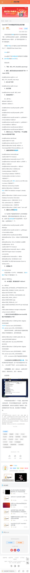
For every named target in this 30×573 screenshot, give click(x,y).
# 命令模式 (21, 444)
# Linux (22, 434)
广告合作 (16, 557)
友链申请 (5, 557)
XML (14, 181)
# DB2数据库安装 (7, 447)
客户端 (8, 46)
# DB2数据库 (17, 442)
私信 (26, 28)
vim (3, 270)
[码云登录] (15, 550)
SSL (3, 328)
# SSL (21, 439)
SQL (3, 190)
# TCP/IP (5, 442)
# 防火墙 (24, 436)
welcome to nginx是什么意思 (18, 496)
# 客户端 (11, 436)
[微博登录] (11, 550)
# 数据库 (11, 434)
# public (5, 436)
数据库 (6, 21)
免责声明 (11, 557)
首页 (3, 21)
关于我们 (22, 557)
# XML (4, 439)
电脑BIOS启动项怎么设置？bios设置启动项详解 (19, 517)
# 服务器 (5, 434)
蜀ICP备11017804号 (12, 561)
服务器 (15, 210)
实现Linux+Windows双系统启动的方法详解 (19, 504)
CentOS (14, 58)
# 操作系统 (18, 436)
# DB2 (11, 442)
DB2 (13, 34)
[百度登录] (18, 550)
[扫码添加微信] (27, 562)
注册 (20, 542)
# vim (16, 439)
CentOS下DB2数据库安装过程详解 (13, 25)
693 (15, 468)
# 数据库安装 (13, 444)
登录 (11, 542)
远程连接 (11, 218)
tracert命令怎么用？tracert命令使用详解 (18, 524)
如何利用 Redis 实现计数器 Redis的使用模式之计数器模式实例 (19, 511)
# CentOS (11, 439)
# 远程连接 (5, 444)
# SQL (17, 434)
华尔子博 (14, 562)
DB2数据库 (15, 56)
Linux (5, 52)
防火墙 (22, 360)
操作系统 (6, 58)
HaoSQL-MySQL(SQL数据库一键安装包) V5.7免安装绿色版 (18, 490)
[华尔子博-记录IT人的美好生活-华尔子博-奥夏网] (15, 2)
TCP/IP (4, 325)
